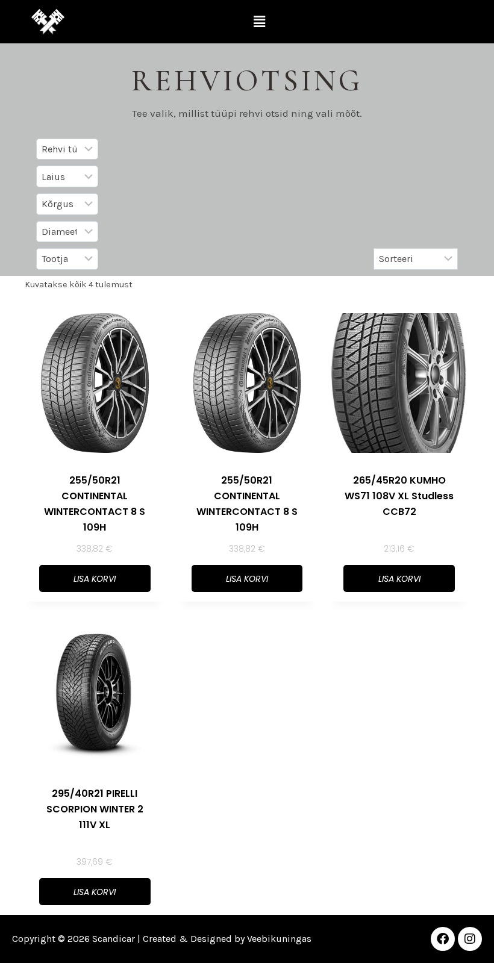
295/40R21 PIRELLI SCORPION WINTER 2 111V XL (94, 809)
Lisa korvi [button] (94, 579)
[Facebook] (443, 939)
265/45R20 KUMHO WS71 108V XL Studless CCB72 (399, 496)
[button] (259, 21)
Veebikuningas (279, 938)
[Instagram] (470, 939)
